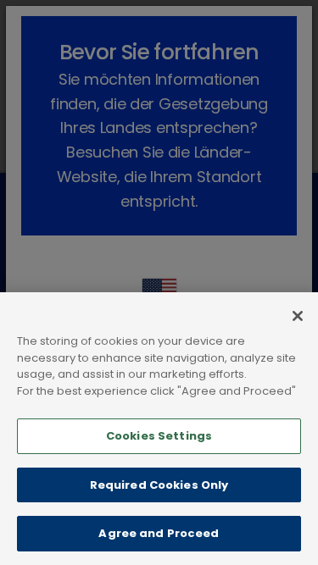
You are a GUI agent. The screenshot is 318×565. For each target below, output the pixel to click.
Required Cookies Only (159, 485)
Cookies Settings (159, 436)
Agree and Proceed (158, 533)
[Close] (297, 316)
